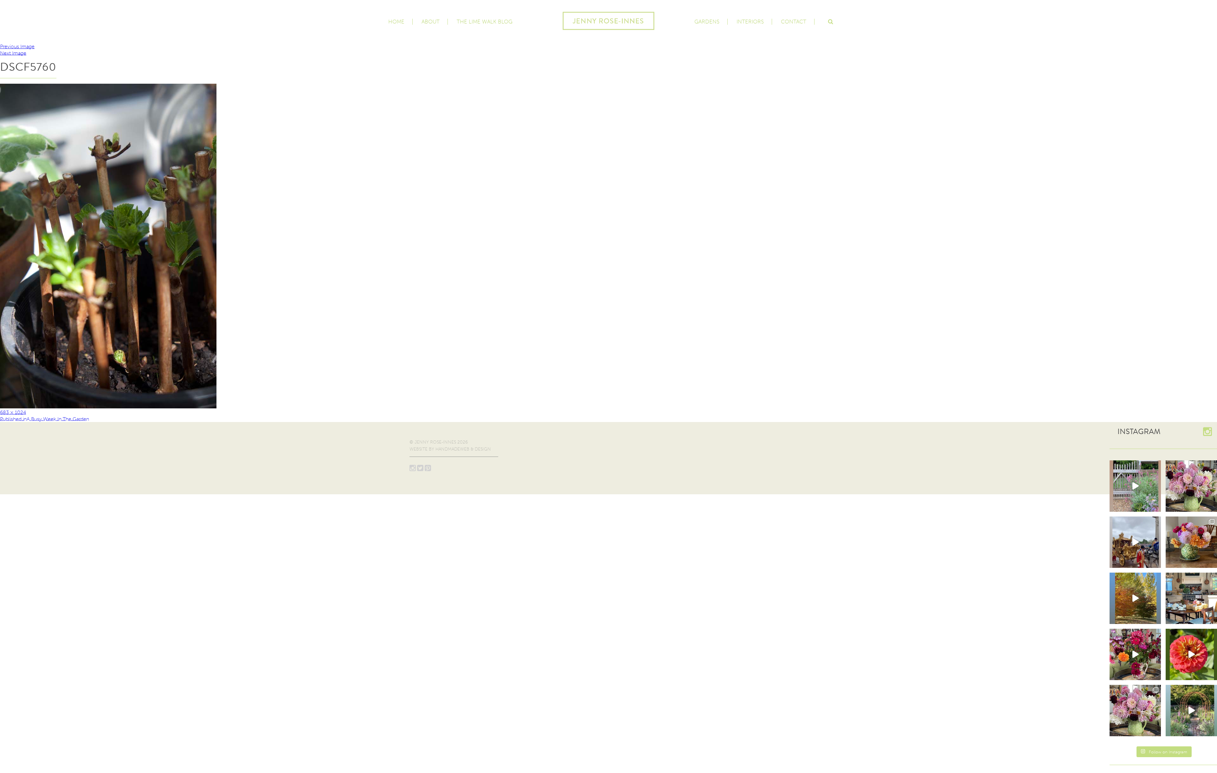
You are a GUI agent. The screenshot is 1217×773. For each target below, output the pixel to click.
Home (396, 21)
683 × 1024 (13, 412)
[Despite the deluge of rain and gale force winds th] (1191, 542)
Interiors (750, 21)
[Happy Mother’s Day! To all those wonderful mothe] (1191, 486)
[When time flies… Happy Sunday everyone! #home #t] (1191, 654)
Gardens (706, 21)
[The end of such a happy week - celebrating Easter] (1135, 654)
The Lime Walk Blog (484, 21)
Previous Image (17, 46)
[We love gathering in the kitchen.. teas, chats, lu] (1191, 598)
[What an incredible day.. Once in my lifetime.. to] (1135, 542)
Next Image (13, 53)
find (830, 21)
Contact (793, 21)
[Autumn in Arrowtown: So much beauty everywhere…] (1135, 598)
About (431, 21)
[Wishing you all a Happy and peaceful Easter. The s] (1135, 710)
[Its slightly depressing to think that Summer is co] (1191, 710)
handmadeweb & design (463, 449)
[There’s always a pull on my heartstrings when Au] (1135, 486)
